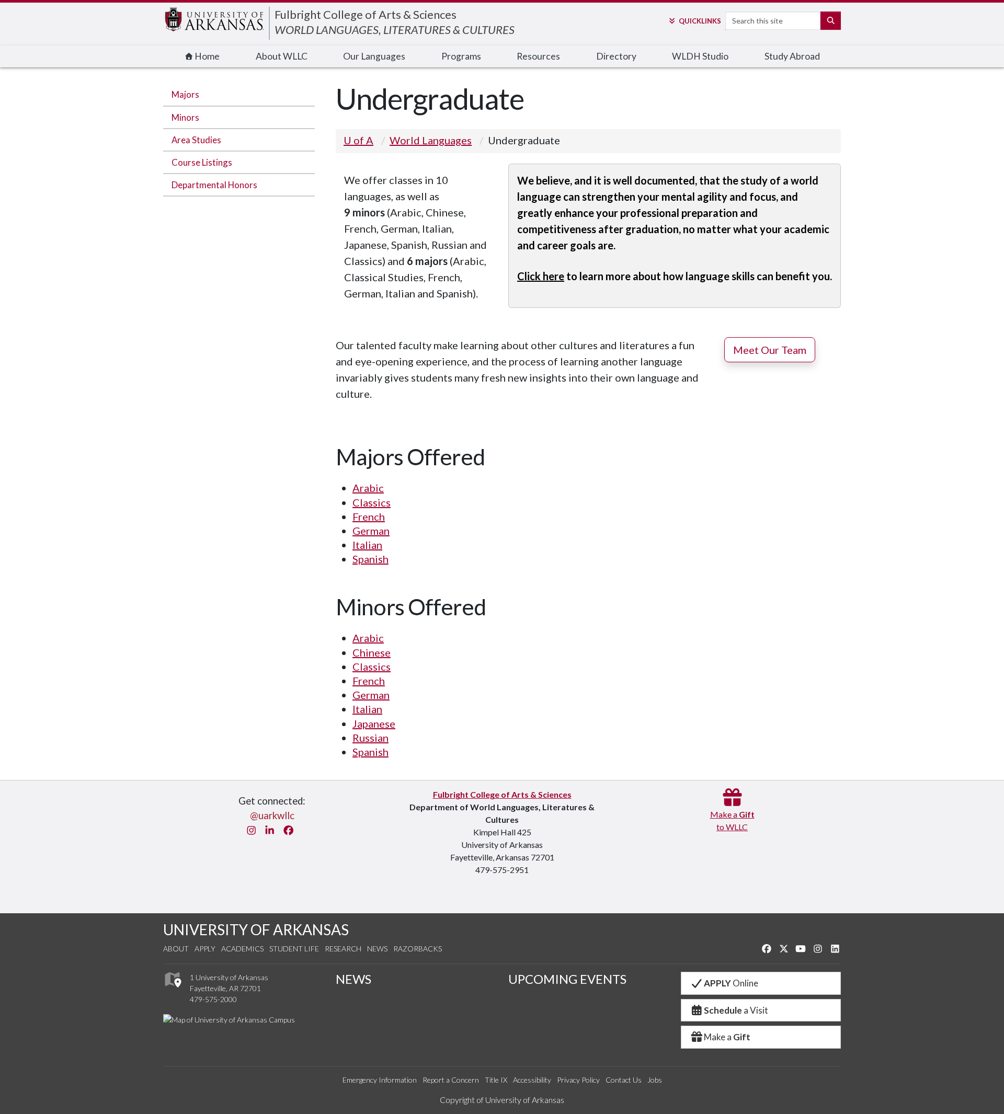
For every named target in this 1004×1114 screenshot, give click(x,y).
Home (206, 56)
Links (700, 21)
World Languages (431, 140)
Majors (185, 94)
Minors (185, 117)
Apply (205, 948)
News (377, 948)
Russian (370, 737)
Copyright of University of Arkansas (502, 1100)
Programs (461, 56)
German (371, 530)
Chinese (371, 652)
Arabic (368, 487)
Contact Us (624, 1079)
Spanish (370, 559)
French (368, 516)
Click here (540, 276)
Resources (538, 56)
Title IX (496, 1079)
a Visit (736, 1010)
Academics (242, 948)
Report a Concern (451, 1079)
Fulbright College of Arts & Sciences (366, 14)
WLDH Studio (700, 56)
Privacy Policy (578, 1079)
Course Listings (202, 162)
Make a (727, 1036)
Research (343, 948)
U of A (358, 140)
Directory (616, 56)
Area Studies (196, 139)
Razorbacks (417, 948)
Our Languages (374, 56)
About (176, 948)
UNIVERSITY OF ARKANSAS (256, 929)
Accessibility (532, 1079)
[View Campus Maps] (172, 990)
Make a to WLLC (732, 820)
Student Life (294, 948)
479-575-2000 (213, 999)
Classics (371, 502)
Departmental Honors (214, 184)
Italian (367, 544)
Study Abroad (792, 56)
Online (731, 983)
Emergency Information (380, 1079)
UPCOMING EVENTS (567, 978)
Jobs (654, 1079)
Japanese (373, 723)
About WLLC (281, 56)
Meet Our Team (769, 349)
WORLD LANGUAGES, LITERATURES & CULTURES (395, 29)
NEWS (353, 978)
